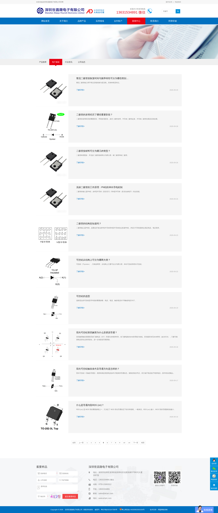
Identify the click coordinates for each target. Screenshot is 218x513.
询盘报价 (178, 2)
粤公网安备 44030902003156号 (133, 510)
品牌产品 (82, 21)
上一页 (81, 443)
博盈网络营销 (162, 510)
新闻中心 (136, 21)
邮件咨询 (169, 2)
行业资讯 (68, 62)
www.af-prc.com (105, 498)
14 (129, 443)
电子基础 (55, 62)
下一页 (135, 443)
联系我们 (154, 21)
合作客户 (118, 21)
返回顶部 (214, 488)
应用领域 (100, 21)
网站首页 (45, 21)
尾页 (142, 443)
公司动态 (81, 62)
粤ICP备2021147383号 (109, 510)
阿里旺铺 (172, 21)
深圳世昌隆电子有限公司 (73, 510)
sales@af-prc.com (106, 493)
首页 (74, 443)
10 (124, 443)
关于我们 (63, 21)
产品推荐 (42, 62)
